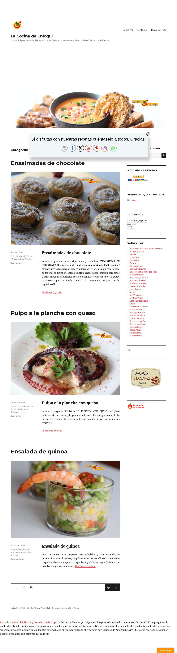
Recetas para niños (138, 321)
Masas (132, 292)
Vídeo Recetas (25, 259)
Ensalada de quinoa (39, 451)
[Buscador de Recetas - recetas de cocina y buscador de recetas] (146, 406)
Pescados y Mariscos (20, 406)
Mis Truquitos (136, 295)
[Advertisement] (89, 68)
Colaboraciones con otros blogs (143, 272)
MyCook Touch (136, 298)
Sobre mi (128, 30)
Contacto (142, 30)
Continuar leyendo (52, 292)
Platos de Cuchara (137, 309)
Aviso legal (51, 622)
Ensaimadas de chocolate (48, 163)
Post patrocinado (18, 256)
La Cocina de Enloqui (32, 36)
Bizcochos (134, 257)
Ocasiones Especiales (139, 301)
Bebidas (133, 254)
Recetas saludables (138, 324)
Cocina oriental (136, 266)
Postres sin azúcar (138, 315)
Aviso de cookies (9, 622)
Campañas (134, 260)
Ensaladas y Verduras (20, 549)
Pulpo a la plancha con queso (53, 313)
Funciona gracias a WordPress (65, 608)
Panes (132, 304)
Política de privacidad (31, 622)
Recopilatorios (136, 327)
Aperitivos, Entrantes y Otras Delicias (146, 249)
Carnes (133, 263)
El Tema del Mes (137, 275)
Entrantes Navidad (138, 280)
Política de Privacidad (40, 608)
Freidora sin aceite (138, 283)
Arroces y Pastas (137, 251)
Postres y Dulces (137, 318)
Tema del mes (158, 30)
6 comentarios (17, 559)
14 (24, 587)
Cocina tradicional (138, 269)
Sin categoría (135, 333)
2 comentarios (17, 263)
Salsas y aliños (136, 330)
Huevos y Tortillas (138, 286)
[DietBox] (146, 200)
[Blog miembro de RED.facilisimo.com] (146, 350)
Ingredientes (135, 289)
